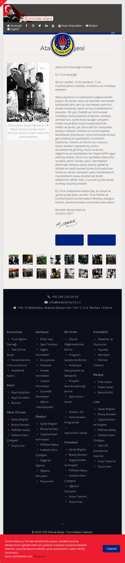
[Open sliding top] (3, 3)
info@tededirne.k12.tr (65, 302)
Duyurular (18, 445)
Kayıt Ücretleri (20, 397)
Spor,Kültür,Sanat (75, 433)
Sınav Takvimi (78, 496)
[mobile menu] (113, 33)
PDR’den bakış (20, 430)
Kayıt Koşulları (20, 392)
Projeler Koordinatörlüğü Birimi (75, 386)
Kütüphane (47, 360)
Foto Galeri (105, 382)
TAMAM (111, 549)
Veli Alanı (104, 355)
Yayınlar (103, 349)
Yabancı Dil (76, 412)
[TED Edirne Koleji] (62, 45)
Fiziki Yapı (46, 339)
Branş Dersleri (20, 424)
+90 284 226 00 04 (65, 297)
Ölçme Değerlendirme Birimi (74, 344)
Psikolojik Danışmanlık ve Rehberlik (74, 370)
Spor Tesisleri (49, 344)
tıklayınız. (39, 556)
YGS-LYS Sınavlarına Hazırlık (100, 451)
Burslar (16, 403)
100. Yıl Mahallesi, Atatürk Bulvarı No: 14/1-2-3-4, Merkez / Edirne (65, 308)
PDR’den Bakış (49, 444)
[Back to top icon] (62, 524)
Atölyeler (46, 365)
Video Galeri (106, 387)
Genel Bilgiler (20, 419)
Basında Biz (105, 392)
